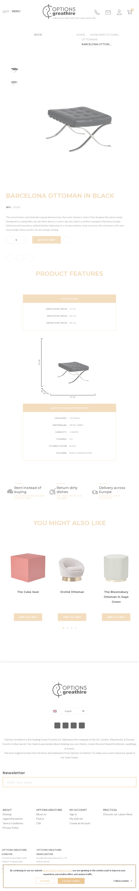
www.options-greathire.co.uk (57, 870)
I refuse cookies (122, 880)
